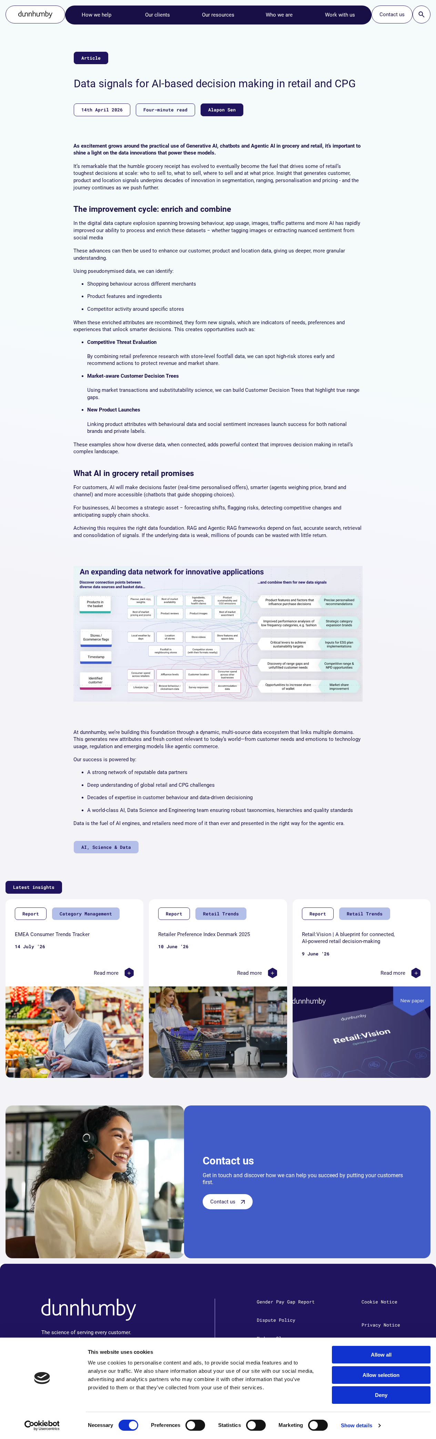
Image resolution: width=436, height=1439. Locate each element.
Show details (356, 1425)
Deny (381, 1395)
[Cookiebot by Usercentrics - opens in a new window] (42, 1425)
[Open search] (421, 14)
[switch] (195, 1425)
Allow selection (381, 1375)
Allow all (381, 1355)
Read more (106, 973)
